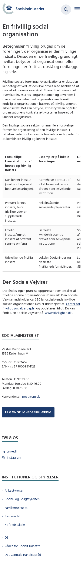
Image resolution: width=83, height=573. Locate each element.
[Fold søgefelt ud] (66, 9)
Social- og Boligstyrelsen (22, 499)
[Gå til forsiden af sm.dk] (22, 9)
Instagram (14, 457)
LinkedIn (12, 451)
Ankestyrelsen (14, 490)
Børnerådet (13, 516)
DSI (7, 537)
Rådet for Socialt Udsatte (22, 546)
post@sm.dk (31, 396)
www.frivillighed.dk (58, 313)
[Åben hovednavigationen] (78, 9)
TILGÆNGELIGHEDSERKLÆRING (28, 412)
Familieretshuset (16, 508)
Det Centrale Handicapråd (23, 555)
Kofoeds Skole (15, 525)
